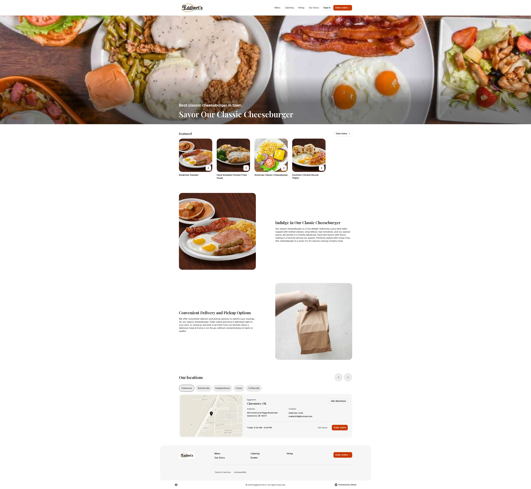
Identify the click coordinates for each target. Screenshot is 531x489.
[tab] (186, 388)
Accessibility (240, 472)
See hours (322, 427)
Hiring (301, 7)
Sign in (327, 7)
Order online (339, 427)
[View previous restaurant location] (338, 377)
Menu (277, 7)
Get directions (338, 401)
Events (254, 457)
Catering (289, 7)
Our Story (314, 7)
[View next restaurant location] (348, 377)
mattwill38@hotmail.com (300, 416)
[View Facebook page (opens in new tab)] (176, 485)
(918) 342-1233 (296, 413)
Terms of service (222, 472)
